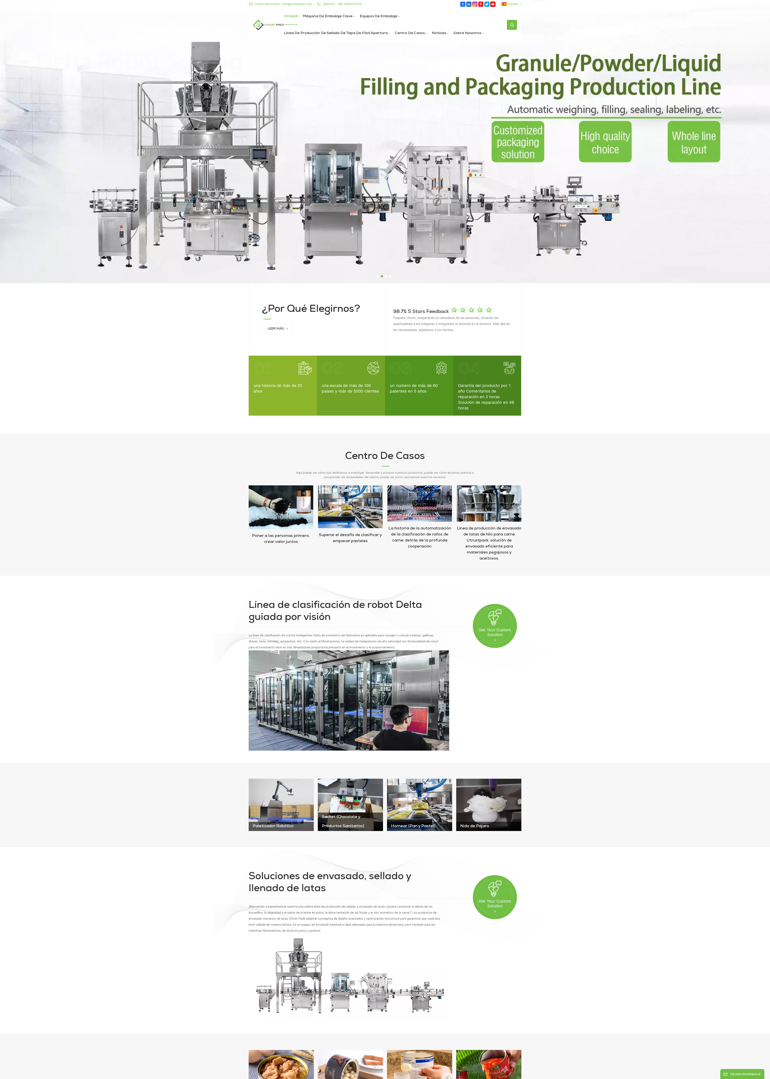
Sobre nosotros (467, 33)
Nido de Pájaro (474, 826)
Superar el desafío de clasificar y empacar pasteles (350, 538)
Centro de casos (410, 33)
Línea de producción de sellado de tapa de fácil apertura (336, 33)
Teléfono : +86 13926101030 (342, 4)
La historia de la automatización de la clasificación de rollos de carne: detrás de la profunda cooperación (419, 538)
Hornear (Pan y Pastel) (413, 826)
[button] (378, 276)
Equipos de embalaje (378, 16)
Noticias (439, 33)
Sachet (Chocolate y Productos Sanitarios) (343, 821)
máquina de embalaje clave (328, 16)
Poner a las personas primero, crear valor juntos (281, 539)
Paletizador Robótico (273, 826)
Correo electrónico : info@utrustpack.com (283, 4)
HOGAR (291, 16)
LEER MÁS (276, 329)
